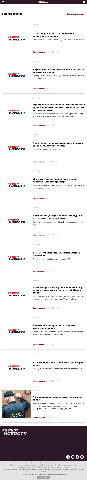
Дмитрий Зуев (39, 418)
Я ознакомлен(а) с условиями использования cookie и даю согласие (44, 474)
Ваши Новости (39, 52)
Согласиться (44, 477)
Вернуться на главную (76, 14)
